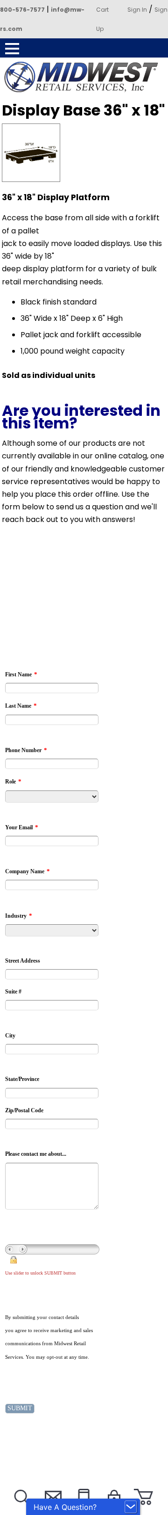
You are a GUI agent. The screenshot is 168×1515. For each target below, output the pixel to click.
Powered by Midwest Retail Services (84, 77)
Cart (102, 10)
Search (21, 1509)
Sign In (137, 10)
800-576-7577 (22, 10)
